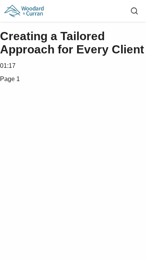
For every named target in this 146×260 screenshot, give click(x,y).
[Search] (134, 11)
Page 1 (10, 79)
